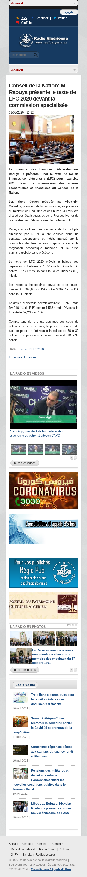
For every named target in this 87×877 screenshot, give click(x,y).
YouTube (26, 22)
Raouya (23, 349)
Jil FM (14, 854)
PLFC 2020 (36, 349)
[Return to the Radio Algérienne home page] (43, 35)
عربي (69, 12)
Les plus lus (25, 685)
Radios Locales (45, 854)
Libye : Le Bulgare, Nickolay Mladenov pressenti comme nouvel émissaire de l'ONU (51, 808)
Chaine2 (42, 844)
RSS (24, 18)
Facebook (42, 18)
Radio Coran (47, 849)
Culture (64, 849)
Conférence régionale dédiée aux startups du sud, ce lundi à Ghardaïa (52, 751)
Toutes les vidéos (24, 463)
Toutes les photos (25, 670)
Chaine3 (57, 844)
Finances (30, 357)
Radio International (23, 849)
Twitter (62, 18)
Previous (71, 457)
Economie (15, 357)
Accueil (13, 844)
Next (75, 457)
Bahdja (27, 854)
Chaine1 (27, 844)
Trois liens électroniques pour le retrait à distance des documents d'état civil (52, 699)
